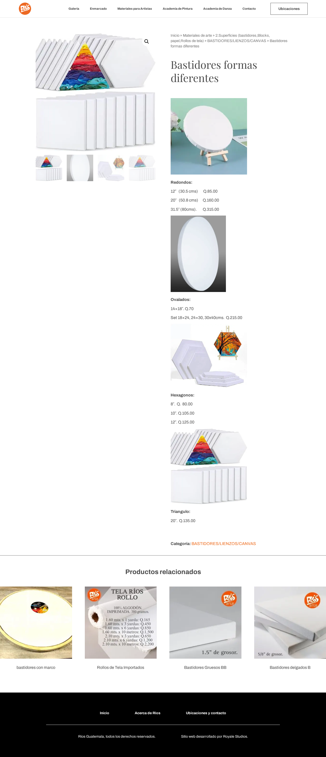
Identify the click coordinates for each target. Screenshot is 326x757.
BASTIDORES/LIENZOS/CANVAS (236, 41)
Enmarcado (98, 8)
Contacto (249, 8)
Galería (74, 8)
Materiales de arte (197, 35)
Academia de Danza (217, 8)
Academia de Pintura (178, 8)
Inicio (175, 35)
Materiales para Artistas (134, 8)
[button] (146, 41)
